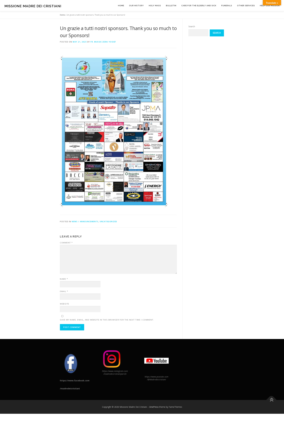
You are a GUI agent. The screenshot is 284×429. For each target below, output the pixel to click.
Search (191, 26)
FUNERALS (226, 5)
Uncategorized (108, 221)
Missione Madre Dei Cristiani (32, 6)
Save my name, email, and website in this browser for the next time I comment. (107, 319)
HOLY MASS (155, 5)
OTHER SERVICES (246, 5)
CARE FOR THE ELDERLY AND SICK (198, 5)
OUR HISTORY (136, 5)
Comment (66, 242)
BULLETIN (171, 5)
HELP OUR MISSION (270, 5)
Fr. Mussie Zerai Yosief (103, 42)
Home (121, 5)
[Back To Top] (271, 400)
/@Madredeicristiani (156, 379)
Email (64, 291)
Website (64, 303)
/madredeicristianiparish (114, 373)
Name (64, 279)
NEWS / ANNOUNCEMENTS (85, 221)
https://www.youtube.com (156, 376)
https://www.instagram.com (115, 371)
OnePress (154, 406)
